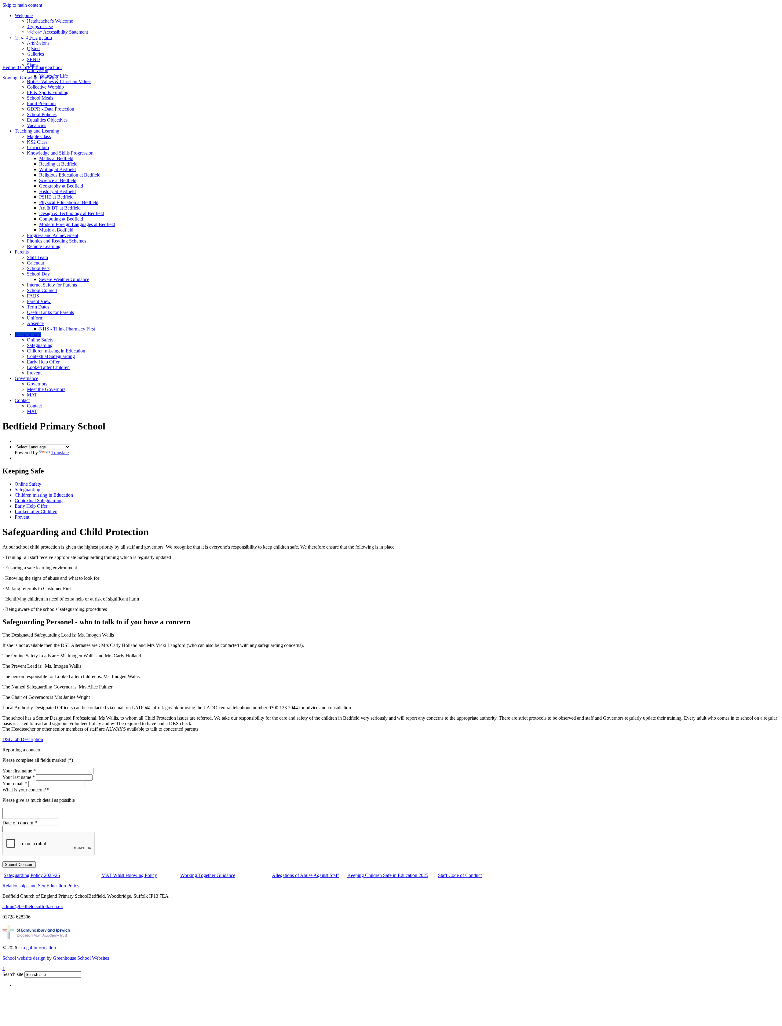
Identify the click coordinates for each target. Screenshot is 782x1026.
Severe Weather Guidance (64, 279)
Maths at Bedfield (56, 158)
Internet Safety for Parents (52, 284)
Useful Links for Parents (50, 312)
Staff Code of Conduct (460, 875)
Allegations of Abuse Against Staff (305, 875)
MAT (32, 394)
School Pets (38, 268)
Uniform (35, 317)
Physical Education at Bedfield (68, 202)
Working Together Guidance (207, 875)
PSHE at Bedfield (56, 196)
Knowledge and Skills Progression (60, 152)
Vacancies (36, 125)
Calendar (35, 262)
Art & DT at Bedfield (60, 207)
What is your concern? (25, 789)
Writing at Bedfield (57, 169)
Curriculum (38, 147)
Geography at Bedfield (61, 185)
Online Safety (40, 339)
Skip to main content (22, 5)
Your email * (14, 783)
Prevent (34, 372)
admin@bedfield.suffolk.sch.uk (32, 906)
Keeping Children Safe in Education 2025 (387, 875)
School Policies (42, 114)
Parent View (39, 301)
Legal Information (38, 947)
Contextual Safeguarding (51, 356)
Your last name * (18, 777)
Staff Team (37, 257)
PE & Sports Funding (47, 92)
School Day (38, 273)
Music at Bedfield (56, 229)
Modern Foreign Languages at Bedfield (77, 224)
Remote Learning (43, 246)
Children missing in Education (56, 350)
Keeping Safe (28, 334)
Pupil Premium (41, 103)
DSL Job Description (22, 739)
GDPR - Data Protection (50, 108)
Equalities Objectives (47, 119)
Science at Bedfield (57, 180)
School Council (42, 290)
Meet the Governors (46, 389)
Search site (12, 974)
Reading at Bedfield (58, 163)
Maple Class (39, 136)
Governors (37, 383)
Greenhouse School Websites (81, 958)
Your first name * (19, 770)
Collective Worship (45, 86)
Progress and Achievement (52, 235)
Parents (22, 251)
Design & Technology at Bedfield (71, 213)
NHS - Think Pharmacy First (67, 328)
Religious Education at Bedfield (69, 174)
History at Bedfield (57, 191)
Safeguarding (40, 345)
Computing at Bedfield (61, 218)
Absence (35, 323)
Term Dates (38, 306)
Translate (60, 452)
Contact (22, 400)
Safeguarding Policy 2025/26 (32, 875)
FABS (33, 295)
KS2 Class (37, 141)
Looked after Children (48, 367)
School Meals (40, 97)
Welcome (24, 15)
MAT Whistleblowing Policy (129, 875)
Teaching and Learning (37, 130)
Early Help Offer (43, 361)
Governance (26, 378)
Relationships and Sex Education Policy (40, 885)
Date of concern (19, 822)
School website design (24, 958)
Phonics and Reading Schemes (56, 240)
